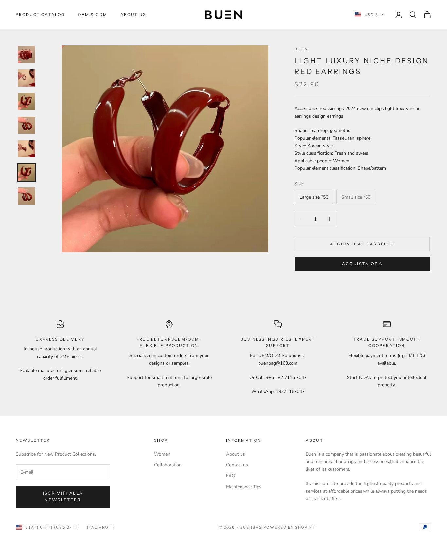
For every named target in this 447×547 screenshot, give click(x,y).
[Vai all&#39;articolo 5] (26, 149)
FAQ (230, 476)
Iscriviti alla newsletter (63, 496)
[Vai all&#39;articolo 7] (26, 196)
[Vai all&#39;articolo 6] (26, 172)
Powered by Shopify (289, 527)
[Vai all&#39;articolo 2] (26, 78)
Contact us (237, 465)
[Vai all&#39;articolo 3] (26, 101)
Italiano (98, 527)
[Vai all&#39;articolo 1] (26, 54)
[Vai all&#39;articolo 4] (26, 125)
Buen (302, 49)
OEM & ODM (92, 14)
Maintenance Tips (243, 487)
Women (162, 454)
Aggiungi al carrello (362, 244)
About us (235, 454)
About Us (133, 14)
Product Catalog (40, 14)
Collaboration (168, 465)
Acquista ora (362, 264)
